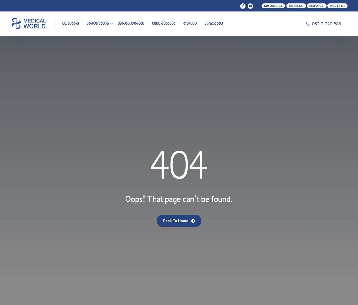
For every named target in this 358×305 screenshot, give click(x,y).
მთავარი (70, 24)
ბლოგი (190, 24)
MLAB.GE (296, 6)
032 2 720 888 (326, 24)
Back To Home (176, 221)
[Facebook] (242, 6)
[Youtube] (250, 6)
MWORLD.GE (273, 6)
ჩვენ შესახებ (164, 24)
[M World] (29, 24)
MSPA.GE (316, 6)
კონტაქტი (214, 24)
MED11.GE (337, 6)
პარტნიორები (131, 24)
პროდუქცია (98, 24)
